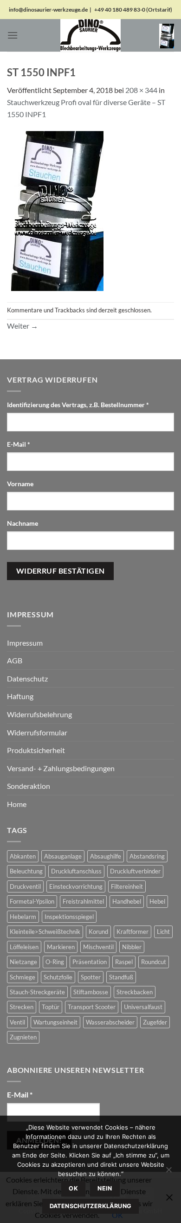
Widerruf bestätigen (60, 571)
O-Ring (54, 961)
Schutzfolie (58, 977)
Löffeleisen (24, 947)
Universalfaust (143, 1007)
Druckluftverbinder (135, 871)
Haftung (20, 696)
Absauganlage (63, 856)
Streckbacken (134, 992)
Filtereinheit (127, 886)
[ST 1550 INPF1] (55, 209)
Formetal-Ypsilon (32, 901)
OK (73, 1188)
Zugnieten (23, 1037)
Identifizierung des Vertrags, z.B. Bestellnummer (78, 405)
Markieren (61, 947)
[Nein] (168, 1172)
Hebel (157, 901)
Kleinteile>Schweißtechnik (45, 931)
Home (16, 804)
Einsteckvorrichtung (76, 886)
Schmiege (22, 977)
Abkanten (23, 856)
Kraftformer (132, 931)
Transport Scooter (92, 1007)
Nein (104, 1188)
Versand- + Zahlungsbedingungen (61, 768)
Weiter (22, 325)
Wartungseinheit (55, 1022)
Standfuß (121, 977)
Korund (98, 931)
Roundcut (153, 961)
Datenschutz (27, 678)
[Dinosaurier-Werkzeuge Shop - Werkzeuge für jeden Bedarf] (90, 35)
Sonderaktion (28, 785)
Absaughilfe (105, 856)
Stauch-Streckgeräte (37, 992)
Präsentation (89, 961)
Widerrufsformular (37, 732)
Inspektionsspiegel (69, 916)
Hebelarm (23, 916)
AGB (14, 660)
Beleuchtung (26, 871)
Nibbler (132, 947)
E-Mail (18, 444)
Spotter (91, 977)
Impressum (25, 642)
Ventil (17, 1022)
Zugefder (155, 1022)
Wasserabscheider (110, 1022)
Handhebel (126, 901)
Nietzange (23, 961)
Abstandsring (147, 856)
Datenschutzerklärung (91, 1206)
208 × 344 (141, 90)
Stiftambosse (90, 992)
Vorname (21, 484)
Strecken (21, 1007)
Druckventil (25, 886)
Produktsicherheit (36, 750)
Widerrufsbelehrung (39, 714)
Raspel (124, 961)
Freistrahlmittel (83, 901)
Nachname (23, 523)
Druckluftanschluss (76, 871)
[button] (12, 35)
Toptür (50, 1007)
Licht (163, 931)
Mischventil (98, 947)
